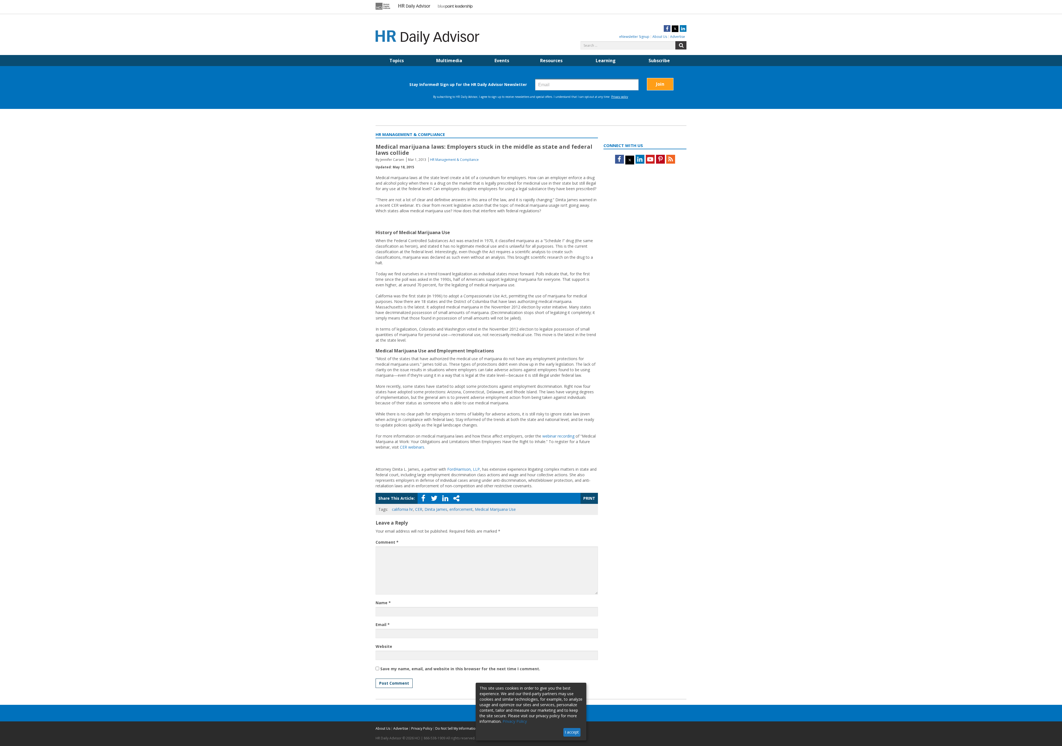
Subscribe (659, 60)
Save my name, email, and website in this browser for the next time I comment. (460, 668)
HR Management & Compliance (454, 159)
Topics (396, 60)
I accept (572, 732)
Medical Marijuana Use (495, 509)
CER (418, 509)
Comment (387, 542)
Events (501, 60)
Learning (606, 60)
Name (383, 602)
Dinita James (436, 509)
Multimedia (449, 60)
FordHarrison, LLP (463, 469)
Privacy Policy (421, 728)
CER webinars (412, 447)
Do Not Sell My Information (456, 728)
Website (384, 646)
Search (680, 45)
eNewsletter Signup (634, 36)
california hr (402, 509)
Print (589, 498)
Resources (551, 60)
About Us (659, 36)
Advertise (677, 36)
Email (383, 624)
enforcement (461, 509)
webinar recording (558, 436)
